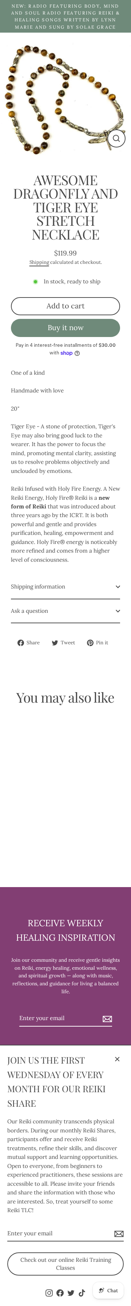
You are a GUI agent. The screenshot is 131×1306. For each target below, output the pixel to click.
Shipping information (38, 586)
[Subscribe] (118, 1234)
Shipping (39, 262)
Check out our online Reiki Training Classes (65, 1263)
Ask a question (29, 610)
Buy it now (66, 327)
